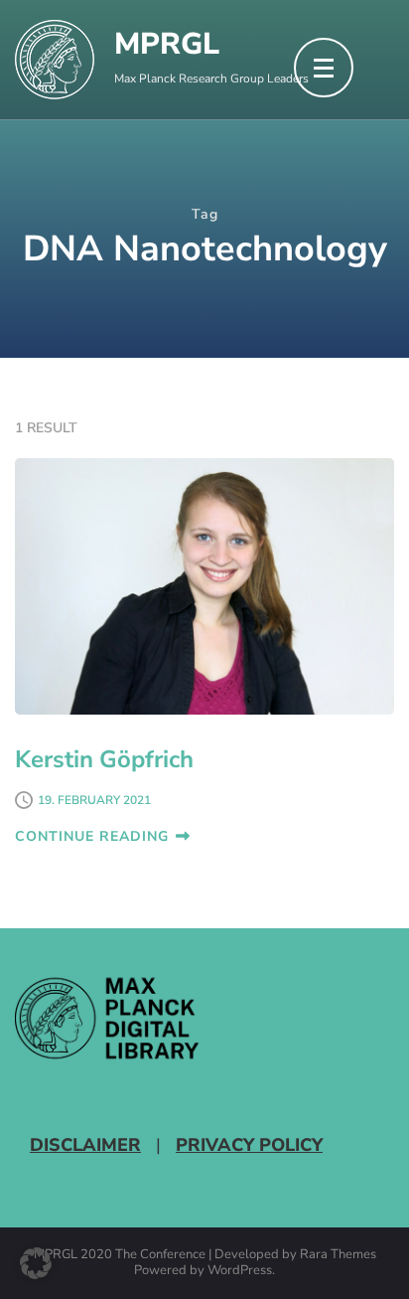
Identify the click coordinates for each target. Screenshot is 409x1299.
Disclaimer (85, 1145)
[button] (35, 1263)
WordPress (239, 1271)
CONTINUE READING (92, 836)
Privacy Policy (249, 1145)
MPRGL (166, 44)
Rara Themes (338, 1255)
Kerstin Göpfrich (104, 759)
